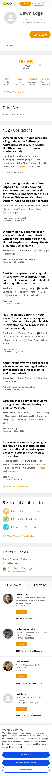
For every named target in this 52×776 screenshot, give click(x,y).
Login (25, 4)
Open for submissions (17, 571)
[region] (26, 750)
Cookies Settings (26, 769)
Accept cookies (26, 754)
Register (38, 4)
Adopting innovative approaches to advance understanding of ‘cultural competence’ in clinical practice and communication (26, 368)
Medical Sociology (10, 563)
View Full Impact (15, 92)
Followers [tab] (13, 585)
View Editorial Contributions (21, 536)
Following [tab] (39, 585)
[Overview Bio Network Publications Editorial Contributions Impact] (26, 45)
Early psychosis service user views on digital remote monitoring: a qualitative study (25, 404)
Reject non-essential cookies (26, 763)
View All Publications (17, 486)
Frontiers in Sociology (20, 568)
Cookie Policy (15, 747)
